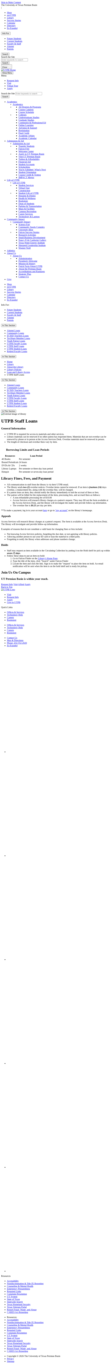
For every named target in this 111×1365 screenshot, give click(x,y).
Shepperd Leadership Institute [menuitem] (32, 245)
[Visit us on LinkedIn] (58, 1167)
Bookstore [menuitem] (23, 201)
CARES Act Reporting (17, 1312)
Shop (9, 12)
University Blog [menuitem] (25, 229)
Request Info (13, 80)
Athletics (11, 250)
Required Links (14, 1291)
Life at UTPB (13, 180)
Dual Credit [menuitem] (23, 133)
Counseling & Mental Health (20, 1286)
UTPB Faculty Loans (17, 343)
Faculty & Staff (14, 44)
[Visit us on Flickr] (58, 1271)
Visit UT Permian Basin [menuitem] (29, 156)
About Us (11, 253)
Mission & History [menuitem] (26, 263)
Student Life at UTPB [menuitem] (28, 193)
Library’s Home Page (48, 558)
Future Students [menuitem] (14, 310)
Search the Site (8, 57)
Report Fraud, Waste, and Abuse (22, 1309)
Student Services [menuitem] (26, 185)
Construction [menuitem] (24, 190)
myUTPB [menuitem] (11, 287)
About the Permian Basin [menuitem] (29, 269)
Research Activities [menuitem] (27, 235)
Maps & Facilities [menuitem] (26, 209)
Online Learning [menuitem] (26, 125)
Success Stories (14, 20)
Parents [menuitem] (10, 320)
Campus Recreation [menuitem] (27, 211)
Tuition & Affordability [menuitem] (29, 159)
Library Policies (14, 369)
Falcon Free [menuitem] (23, 149)
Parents (10, 49)
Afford (21, 584)
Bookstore (11, 620)
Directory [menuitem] (11, 297)
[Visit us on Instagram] (58, 855)
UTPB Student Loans (17, 349)
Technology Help (15, 615)
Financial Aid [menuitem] (24, 162)
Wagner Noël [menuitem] (24, 248)
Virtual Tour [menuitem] (24, 188)
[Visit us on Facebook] (58, 752)
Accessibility (13, 1281)
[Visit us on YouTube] (58, 1063)
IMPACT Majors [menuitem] (26, 177)
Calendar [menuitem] (11, 294)
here (45, 510)
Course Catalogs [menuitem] (26, 109)
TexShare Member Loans (18, 338)
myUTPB (11, 15)
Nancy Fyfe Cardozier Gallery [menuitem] (32, 240)
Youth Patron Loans (16, 341)
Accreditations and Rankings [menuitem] (31, 271)
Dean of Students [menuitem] (26, 203)
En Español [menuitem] (12, 300)
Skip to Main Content (11, 2)
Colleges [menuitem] (22, 115)
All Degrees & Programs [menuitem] (29, 107)
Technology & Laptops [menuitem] (29, 216)
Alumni (10, 46)
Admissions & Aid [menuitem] (21, 143)
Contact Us (12, 638)
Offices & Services (15, 612)
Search (5, 54)
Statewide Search (15, 1302)
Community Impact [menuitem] (21, 222)
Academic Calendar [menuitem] (27, 138)
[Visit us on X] (58, 959)
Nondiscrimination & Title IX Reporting (25, 1283)
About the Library (15, 367)
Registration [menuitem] (23, 130)
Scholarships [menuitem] (24, 167)
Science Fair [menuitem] (24, 224)
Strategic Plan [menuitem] (24, 274)
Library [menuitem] (10, 289)
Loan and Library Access (18, 372)
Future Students (14, 38)
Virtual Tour (12, 86)
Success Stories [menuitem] (14, 292)
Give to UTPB (13, 602)
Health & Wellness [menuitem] (27, 198)
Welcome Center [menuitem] (26, 151)
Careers (10, 617)
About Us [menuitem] (17, 256)
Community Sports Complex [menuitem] (31, 227)
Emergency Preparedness (18, 1289)
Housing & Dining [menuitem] (27, 196)
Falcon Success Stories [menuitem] (28, 232)
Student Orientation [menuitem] (27, 172)
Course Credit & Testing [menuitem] (29, 175)
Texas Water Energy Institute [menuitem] (31, 243)
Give (9, 279)
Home (10, 361)
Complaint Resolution (17, 1294)
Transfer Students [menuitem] (26, 146)
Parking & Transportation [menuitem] (30, 206)
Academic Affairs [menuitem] (26, 135)
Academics (12, 102)
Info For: (5, 33)
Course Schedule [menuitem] (26, 112)
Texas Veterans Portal (17, 1307)
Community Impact (16, 219)
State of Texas (13, 1299)
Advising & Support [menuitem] (27, 128)
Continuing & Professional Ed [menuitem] (32, 122)
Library (10, 18)
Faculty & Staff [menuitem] (14, 315)
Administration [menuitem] (25, 258)
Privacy (10, 1358)
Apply (10, 88)
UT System (12, 1296)
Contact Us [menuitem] (23, 276)
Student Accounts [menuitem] (26, 164)
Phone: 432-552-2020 (17, 643)
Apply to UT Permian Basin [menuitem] (31, 154)
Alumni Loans (13, 330)
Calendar (11, 23)
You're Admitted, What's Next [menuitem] (32, 169)
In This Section (8, 325)
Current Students (14, 41)
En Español (12, 28)
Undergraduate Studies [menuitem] (28, 117)
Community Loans (15, 333)
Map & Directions (15, 640)
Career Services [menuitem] (25, 214)
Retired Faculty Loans (17, 351)
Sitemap (10, 1361)
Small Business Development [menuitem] (31, 237)
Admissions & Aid (15, 141)
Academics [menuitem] (18, 104)
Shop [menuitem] (9, 284)
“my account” (61, 510)
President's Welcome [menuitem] (27, 261)
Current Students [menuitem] (14, 312)
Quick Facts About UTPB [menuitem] (30, 266)
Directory (11, 25)
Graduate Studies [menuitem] (26, 120)
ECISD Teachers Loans (18, 336)
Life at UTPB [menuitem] (19, 182)
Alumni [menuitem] (10, 317)
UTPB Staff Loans (15, 346)
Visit (9, 83)
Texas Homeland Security (18, 1304)
